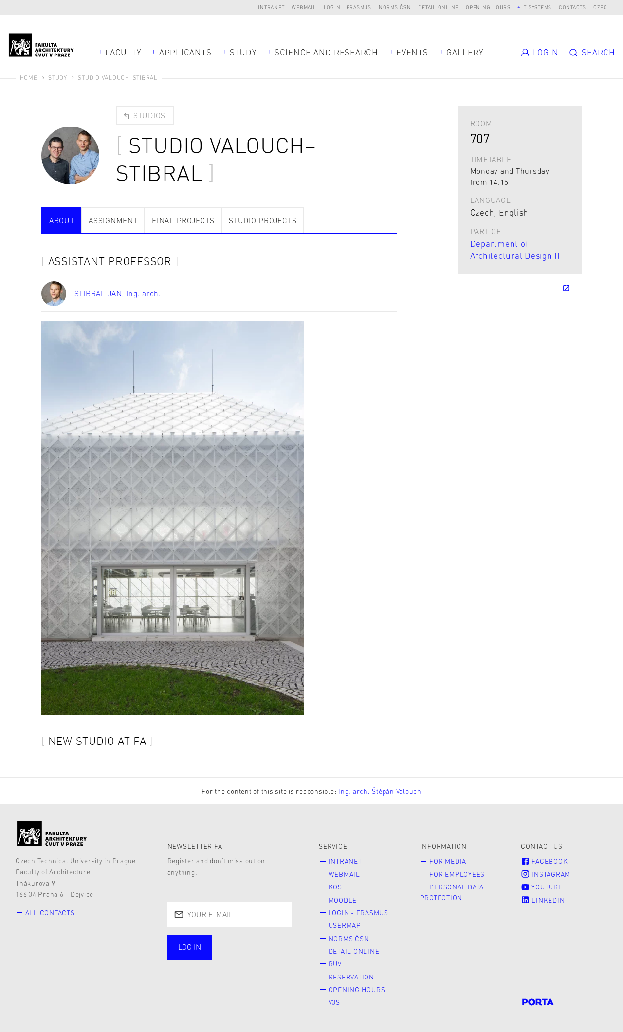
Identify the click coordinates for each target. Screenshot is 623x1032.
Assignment (113, 220)
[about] (52, 833)
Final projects (183, 220)
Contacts (572, 7)
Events (412, 52)
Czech (602, 7)
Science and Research (326, 52)
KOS (335, 887)
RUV (335, 964)
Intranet (271, 7)
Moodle (343, 900)
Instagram (550, 874)
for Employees (457, 874)
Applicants (185, 52)
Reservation (351, 977)
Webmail (304, 7)
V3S (334, 1002)
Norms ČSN (395, 7)
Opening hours (488, 7)
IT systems (537, 7)
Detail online (438, 7)
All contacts (50, 912)
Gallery (464, 52)
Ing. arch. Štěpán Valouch (379, 791)
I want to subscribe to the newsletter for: (223, 948)
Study (243, 52)
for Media (447, 861)
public (194, 968)
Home (28, 77)
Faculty (123, 52)
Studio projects (262, 220)
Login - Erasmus (347, 7)
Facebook (549, 861)
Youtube (546, 887)
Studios (148, 115)
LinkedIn (547, 900)
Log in (189, 947)
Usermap (345, 925)
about (61, 220)
